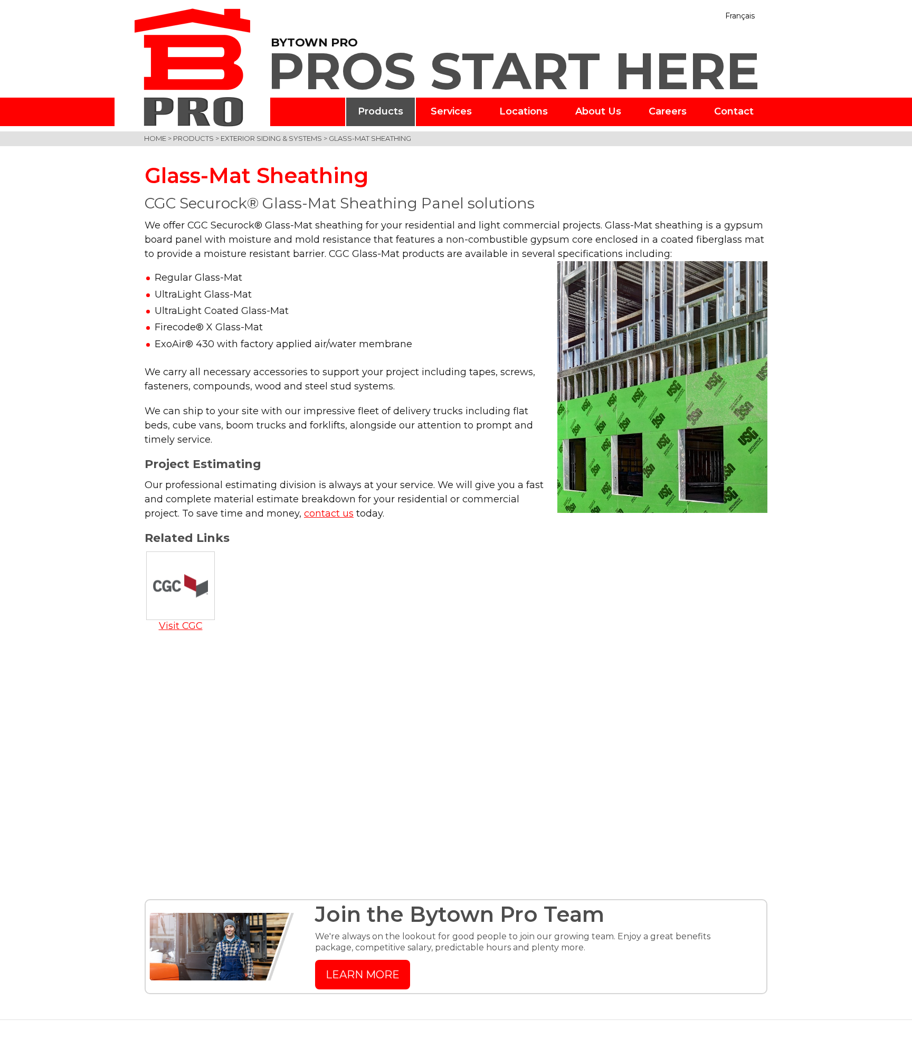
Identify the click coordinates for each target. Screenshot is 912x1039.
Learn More (363, 974)
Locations (523, 111)
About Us (598, 111)
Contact (734, 111)
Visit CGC (181, 626)
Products (380, 111)
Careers (668, 111)
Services (451, 111)
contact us (329, 513)
